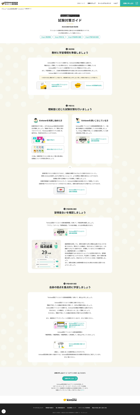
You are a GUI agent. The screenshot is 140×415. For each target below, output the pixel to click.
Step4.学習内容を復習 (92, 37)
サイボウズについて (38, 408)
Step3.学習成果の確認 (74, 37)
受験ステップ (91, 3)
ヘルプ (115, 3)
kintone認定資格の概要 (12, 8)
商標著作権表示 (50, 408)
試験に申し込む (128, 3)
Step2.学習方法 (59, 37)
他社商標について (71, 408)
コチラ (82, 390)
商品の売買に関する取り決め (99, 408)
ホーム (4, 8)
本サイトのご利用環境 (84, 408)
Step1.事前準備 (46, 37)
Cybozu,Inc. (85, 412)
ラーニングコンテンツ (104, 3)
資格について (81, 3)
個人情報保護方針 (60, 408)
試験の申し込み (69, 378)
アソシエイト (21, 8)
